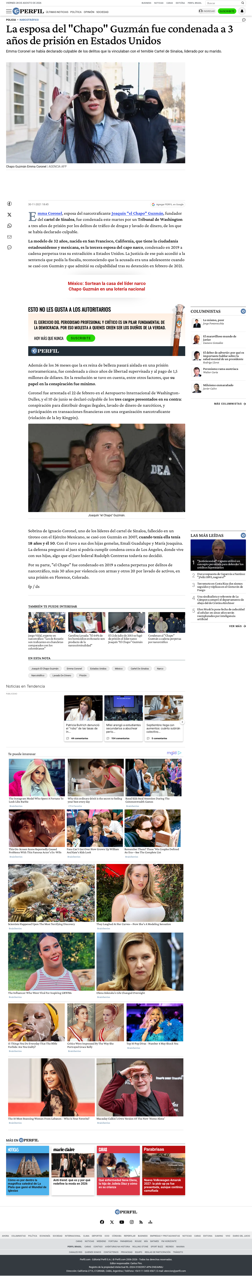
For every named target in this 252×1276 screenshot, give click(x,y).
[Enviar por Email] (9, 237)
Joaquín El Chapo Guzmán (44, 668)
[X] (112, 1222)
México (118, 668)
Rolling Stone (140, 1246)
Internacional (73, 1236)
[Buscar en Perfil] (242, 3)
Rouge (138, 1241)
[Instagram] (132, 1222)
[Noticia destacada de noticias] (27, 1150)
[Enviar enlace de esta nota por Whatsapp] (9, 225)
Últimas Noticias (57, 12)
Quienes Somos (93, 1252)
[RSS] (141, 1222)
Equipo (138, 1252)
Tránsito (178, 1252)
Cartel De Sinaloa (140, 668)
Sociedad (102, 12)
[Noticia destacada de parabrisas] (163, 1150)
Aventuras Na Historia (117, 1246)
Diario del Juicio (241, 1236)
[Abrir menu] (9, 11)
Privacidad (126, 1252)
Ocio (107, 1236)
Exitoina (207, 1236)
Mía (146, 1241)
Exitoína (180, 3)
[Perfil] (29, 1140)
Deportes (97, 1236)
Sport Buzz (157, 1246)
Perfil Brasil (195, 3)
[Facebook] (102, 1222)
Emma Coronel (74, 668)
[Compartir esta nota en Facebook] (9, 203)
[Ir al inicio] (28, 11)
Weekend (101, 1241)
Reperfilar (129, 1236)
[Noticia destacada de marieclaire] (72, 1150)
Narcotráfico (37, 675)
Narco (160, 668)
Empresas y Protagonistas (165, 1236)
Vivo (228, 1236)
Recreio (170, 1246)
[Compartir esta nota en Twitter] (9, 214)
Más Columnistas (228, 403)
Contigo (98, 1246)
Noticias (158, 3)
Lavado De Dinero (62, 675)
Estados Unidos (98, 668)
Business (146, 3)
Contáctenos (111, 1252)
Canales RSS (75, 1252)
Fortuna (113, 1241)
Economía (45, 1236)
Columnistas (205, 311)
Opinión (89, 12)
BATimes (154, 1241)
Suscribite (227, 11)
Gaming (219, 1236)
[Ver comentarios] (243, 21)
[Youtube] (122, 1222)
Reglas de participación (157, 1252)
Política (76, 12)
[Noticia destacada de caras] (118, 1150)
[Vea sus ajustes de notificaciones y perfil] (242, 11)
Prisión (83, 675)
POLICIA (11, 19)
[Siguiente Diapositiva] (182, 722)
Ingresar (209, 11)
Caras (169, 3)
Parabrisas (126, 1241)
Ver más (235, 626)
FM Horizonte (168, 1241)
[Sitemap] (150, 1222)
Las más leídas (207, 535)
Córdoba (116, 1236)
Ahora (5, 1236)
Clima (86, 1236)
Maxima (180, 1246)
